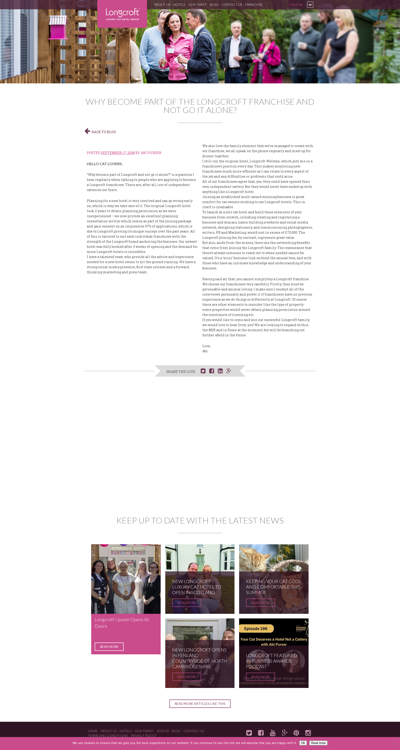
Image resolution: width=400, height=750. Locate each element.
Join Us (162, 731)
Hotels (179, 4)
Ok (303, 743)
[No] (394, 743)
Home (93, 731)
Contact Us (232, 4)
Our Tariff (197, 4)
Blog (214, 4)
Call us (296, 4)
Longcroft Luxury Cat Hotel (122, 14)
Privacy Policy (144, 735)
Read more (109, 647)
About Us (162, 4)
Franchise (254, 4)
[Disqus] (200, 448)
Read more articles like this (200, 704)
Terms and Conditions (108, 735)
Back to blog (104, 132)
